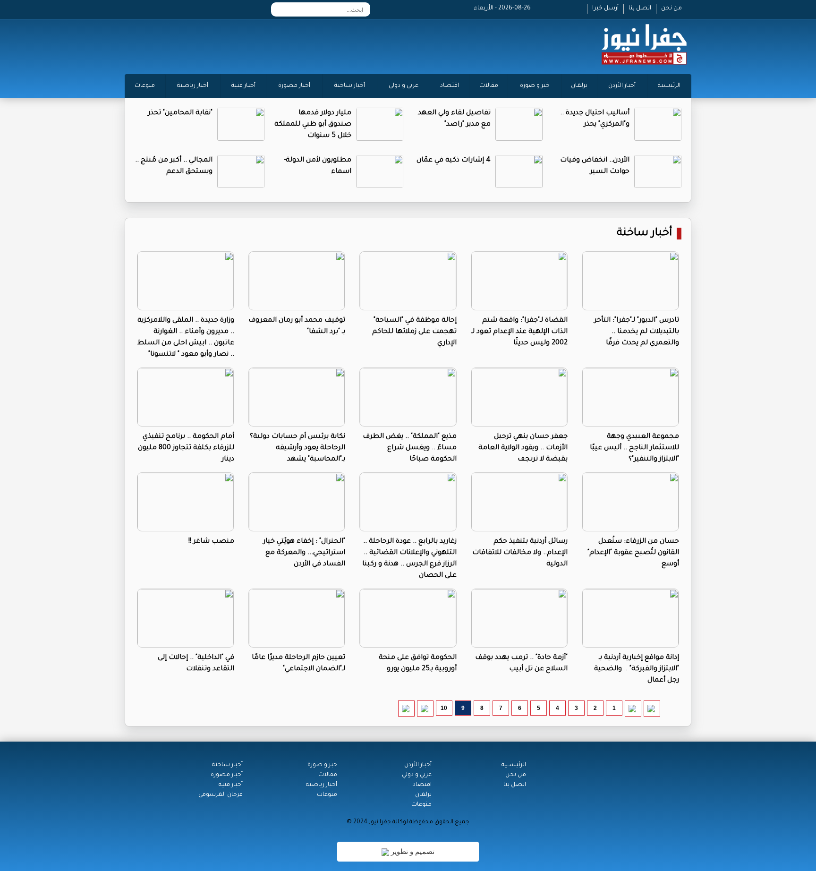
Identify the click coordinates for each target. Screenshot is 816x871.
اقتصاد (449, 86)
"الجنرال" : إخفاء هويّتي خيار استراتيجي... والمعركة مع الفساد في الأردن (304, 553)
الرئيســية (514, 765)
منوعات (145, 86)
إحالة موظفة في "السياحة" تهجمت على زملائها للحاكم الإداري (414, 332)
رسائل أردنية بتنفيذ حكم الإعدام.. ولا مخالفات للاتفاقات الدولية (520, 553)
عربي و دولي (403, 86)
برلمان (579, 86)
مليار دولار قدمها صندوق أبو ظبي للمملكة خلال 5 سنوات (312, 125)
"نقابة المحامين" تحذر (180, 113)
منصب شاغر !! (211, 542)
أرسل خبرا (605, 8)
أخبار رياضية (192, 86)
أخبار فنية (243, 86)
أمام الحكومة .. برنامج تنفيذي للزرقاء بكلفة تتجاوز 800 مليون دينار (186, 448)
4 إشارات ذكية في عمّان (453, 160)
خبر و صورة (535, 86)
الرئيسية (669, 86)
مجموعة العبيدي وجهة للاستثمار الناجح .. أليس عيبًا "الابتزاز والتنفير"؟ (634, 448)
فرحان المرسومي (220, 795)
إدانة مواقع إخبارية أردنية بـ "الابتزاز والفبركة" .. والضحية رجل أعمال (636, 669)
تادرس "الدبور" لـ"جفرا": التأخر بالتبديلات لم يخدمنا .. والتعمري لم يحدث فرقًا (636, 332)
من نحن (671, 8)
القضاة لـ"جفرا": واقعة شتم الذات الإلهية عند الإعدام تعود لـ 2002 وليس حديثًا (519, 332)
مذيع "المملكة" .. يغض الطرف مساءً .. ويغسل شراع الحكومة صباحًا (410, 448)
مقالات (488, 86)
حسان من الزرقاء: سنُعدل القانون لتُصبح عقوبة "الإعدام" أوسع (633, 553)
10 (444, 708)
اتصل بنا (640, 8)
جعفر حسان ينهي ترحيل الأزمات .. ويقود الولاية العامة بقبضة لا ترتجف (523, 448)
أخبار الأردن (622, 86)
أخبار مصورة (294, 86)
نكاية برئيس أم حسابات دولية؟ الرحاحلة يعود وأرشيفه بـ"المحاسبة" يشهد (297, 448)
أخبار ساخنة (349, 86)
